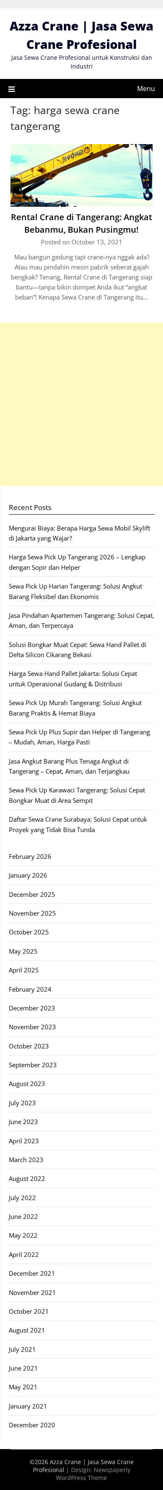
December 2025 (32, 894)
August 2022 (27, 1178)
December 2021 (32, 1273)
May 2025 (23, 951)
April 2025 (24, 970)
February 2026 (30, 856)
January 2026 (28, 875)
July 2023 (22, 1103)
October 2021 (29, 1311)
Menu (146, 88)
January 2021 (28, 1406)
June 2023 (23, 1121)
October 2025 (29, 932)
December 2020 (32, 1425)
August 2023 (27, 1083)
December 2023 (32, 1008)
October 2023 (29, 1046)
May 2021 (23, 1387)
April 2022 (24, 1254)
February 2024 (30, 989)
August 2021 (27, 1330)
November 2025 (32, 913)
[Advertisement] (81, 404)
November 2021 (32, 1292)
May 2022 (23, 1235)
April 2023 (24, 1141)
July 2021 (22, 1349)
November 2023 (32, 1027)
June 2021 (23, 1368)
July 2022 (22, 1197)
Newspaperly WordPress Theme (93, 1474)
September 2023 (33, 1065)
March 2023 (26, 1159)
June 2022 (23, 1216)
